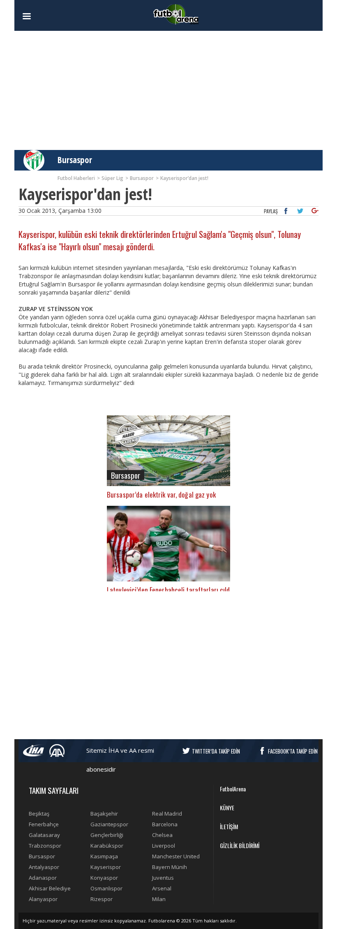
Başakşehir (104, 813)
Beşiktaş (39, 813)
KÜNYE (227, 807)
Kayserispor (105, 867)
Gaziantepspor (109, 824)
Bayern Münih (169, 867)
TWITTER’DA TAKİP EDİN (216, 751)
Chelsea (162, 835)
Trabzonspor (45, 845)
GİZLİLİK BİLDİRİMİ (239, 845)
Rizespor (101, 899)
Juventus (163, 877)
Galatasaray (44, 835)
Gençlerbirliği (106, 835)
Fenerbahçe (44, 824)
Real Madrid (167, 813)
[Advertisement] (168, 90)
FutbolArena (233, 788)
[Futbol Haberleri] (176, 14)
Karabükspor (106, 845)
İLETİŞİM (229, 826)
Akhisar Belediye (50, 888)
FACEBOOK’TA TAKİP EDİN (293, 751)
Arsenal (161, 888)
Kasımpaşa (104, 856)
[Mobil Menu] (41, 16)
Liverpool (163, 845)
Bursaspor (75, 160)
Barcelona (165, 824)
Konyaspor (104, 877)
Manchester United (176, 856)
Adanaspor (43, 877)
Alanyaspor (43, 899)
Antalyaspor (44, 867)
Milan (159, 899)
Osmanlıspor (106, 888)
